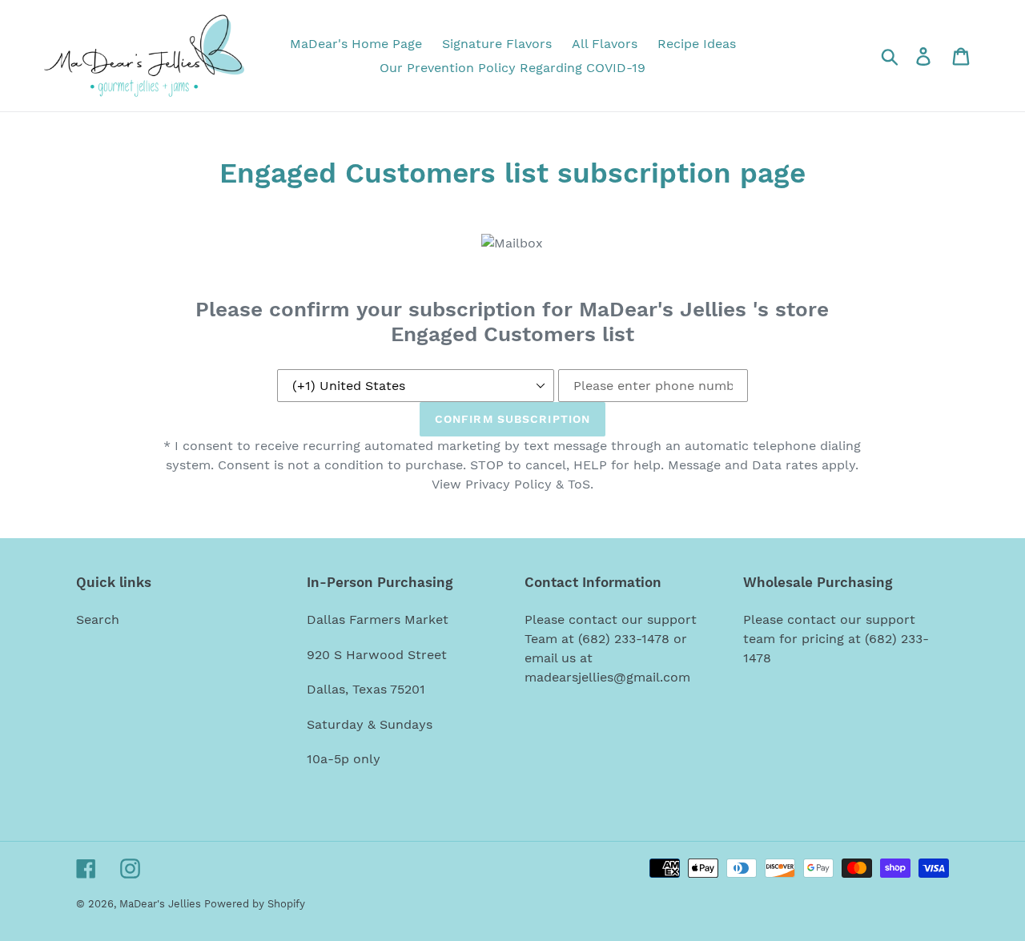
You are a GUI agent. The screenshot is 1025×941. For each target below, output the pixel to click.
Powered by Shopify (254, 904)
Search (97, 619)
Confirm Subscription (512, 418)
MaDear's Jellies (161, 904)
